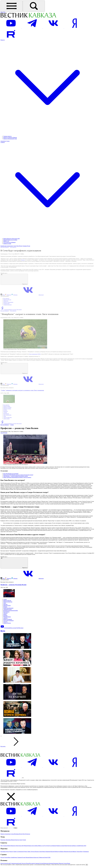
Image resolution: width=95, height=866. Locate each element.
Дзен (3, 294)
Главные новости (7, 136)
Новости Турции (7, 407)
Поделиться (24, 284)
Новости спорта (7, 408)
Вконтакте (41, 294)
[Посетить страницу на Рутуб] (11, 38)
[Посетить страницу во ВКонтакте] (53, 28)
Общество (5, 301)
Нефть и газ (6, 241)
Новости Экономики (8, 302)
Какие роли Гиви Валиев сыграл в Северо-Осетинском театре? (18, 474)
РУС (2, 12)
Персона (5, 604)
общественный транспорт (9, 736)
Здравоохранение (7, 304)
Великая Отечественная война (10, 610)
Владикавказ (6, 611)
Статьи (7, 141)
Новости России (7, 299)
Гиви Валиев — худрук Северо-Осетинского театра (15, 476)
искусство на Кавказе (8, 620)
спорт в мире (6, 418)
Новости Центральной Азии (10, 138)
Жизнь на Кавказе (7, 619)
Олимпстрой (6, 303)
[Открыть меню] (12, 6)
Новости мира (6, 406)
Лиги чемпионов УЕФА (35, 354)
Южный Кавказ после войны (10, 239)
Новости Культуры (7, 601)
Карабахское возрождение (7, 246)
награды (5, 621)
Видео (20, 246)
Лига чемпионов (7, 414)
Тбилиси (5, 613)
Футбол (5, 409)
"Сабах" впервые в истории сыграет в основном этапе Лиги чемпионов (22, 390)
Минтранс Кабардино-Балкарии (11, 739)
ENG (4, 12)
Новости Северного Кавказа (10, 137)
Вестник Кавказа (5, 247)
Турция (5, 412)
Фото (17, 246)
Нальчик (5, 615)
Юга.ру (23, 260)
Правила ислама (7, 243)
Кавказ (5, 614)
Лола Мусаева (4, 432)
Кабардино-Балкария (8, 608)
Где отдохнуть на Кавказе (9, 242)
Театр (4, 603)
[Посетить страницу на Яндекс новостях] (74, 28)
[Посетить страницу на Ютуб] (11, 28)
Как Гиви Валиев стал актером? (10, 473)
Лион (4, 416)
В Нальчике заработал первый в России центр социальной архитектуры (23, 714)
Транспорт (5, 732)
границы (5, 618)
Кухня (28, 246)
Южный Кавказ (7, 616)
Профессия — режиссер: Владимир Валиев (13, 584)
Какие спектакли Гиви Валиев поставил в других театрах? (17, 477)
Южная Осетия (7, 605)
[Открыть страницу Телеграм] (32, 28)
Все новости (13, 247)
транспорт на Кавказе (8, 737)
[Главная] (28, 17)
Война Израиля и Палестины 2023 (11, 238)
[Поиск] (34, 6)
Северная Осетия (7, 609)
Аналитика (3, 141)
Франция (5, 411)
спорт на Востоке (7, 417)
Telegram (15, 294)
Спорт (14, 246)
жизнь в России (7, 623)
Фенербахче (6, 413)
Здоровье (25, 246)
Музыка (5, 606)
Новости (9, 294)
